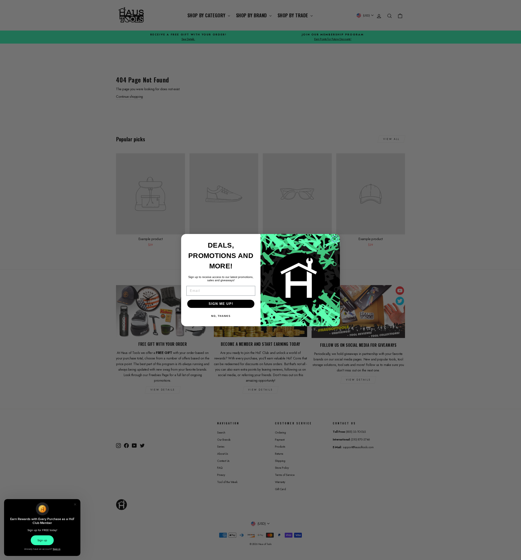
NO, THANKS (221, 316)
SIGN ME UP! (221, 303)
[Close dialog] (335, 239)
